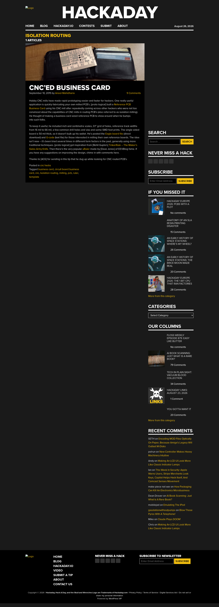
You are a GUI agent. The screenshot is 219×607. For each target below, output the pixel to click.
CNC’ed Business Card (69, 88)
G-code (50, 137)
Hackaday (110, 12)
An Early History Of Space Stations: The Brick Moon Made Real (180, 262)
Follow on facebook (150, 161)
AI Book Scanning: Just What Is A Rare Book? (179, 356)
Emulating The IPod (174, 504)
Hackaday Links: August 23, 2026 (177, 391)
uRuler (86, 149)
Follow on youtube (161, 161)
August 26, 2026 (184, 26)
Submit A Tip (63, 575)
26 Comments (178, 249)
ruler (75, 173)
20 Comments (178, 271)
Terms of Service (150, 592)
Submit (106, 26)
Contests (87, 26)
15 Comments (177, 232)
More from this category (161, 296)
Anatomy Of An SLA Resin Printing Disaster (179, 223)
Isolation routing (49, 173)
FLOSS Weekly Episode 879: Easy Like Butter (178, 338)
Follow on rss (166, 161)
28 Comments (178, 289)
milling (63, 173)
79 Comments (178, 365)
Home (29, 26)
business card (46, 169)
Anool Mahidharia (65, 93)
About (123, 26)
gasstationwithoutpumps (161, 510)
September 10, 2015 (40, 93)
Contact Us (62, 584)
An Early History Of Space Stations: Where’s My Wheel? (180, 241)
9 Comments (133, 93)
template (34, 176)
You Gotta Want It (179, 409)
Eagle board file (114, 133)
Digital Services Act (168, 592)
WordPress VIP (115, 598)
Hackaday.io (63, 26)
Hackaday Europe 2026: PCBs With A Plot (178, 204)
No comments (178, 212)
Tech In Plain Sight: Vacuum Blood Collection (179, 375)
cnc (37, 173)
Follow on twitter (155, 161)
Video (58, 570)
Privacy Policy (135, 592)
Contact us (171, 161)
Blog (44, 26)
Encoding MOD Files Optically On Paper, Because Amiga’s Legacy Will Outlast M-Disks (170, 442)
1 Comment (176, 398)
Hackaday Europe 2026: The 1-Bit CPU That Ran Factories (179, 280)
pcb (70, 173)
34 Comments (178, 383)
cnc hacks (45, 165)
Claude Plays (169, 519)
